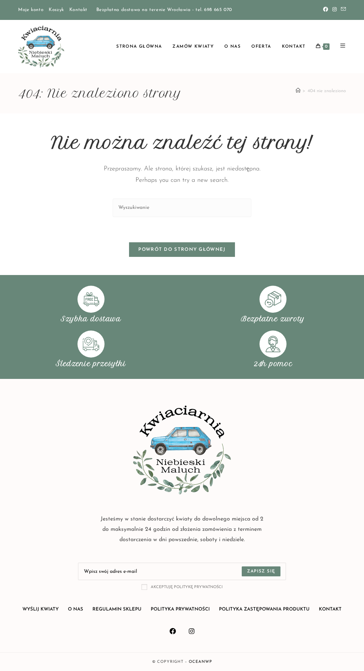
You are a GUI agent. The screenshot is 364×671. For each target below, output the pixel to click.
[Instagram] (334, 10)
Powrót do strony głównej (181, 249)
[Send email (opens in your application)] (342, 10)
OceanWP (200, 662)
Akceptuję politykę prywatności (187, 587)
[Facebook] (325, 10)
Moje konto (30, 9)
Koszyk (56, 9)
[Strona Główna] (298, 91)
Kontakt (78, 9)
